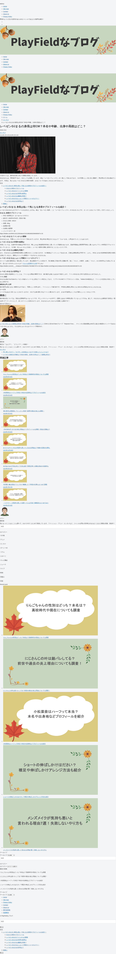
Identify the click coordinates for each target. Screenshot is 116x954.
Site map (6, 9)
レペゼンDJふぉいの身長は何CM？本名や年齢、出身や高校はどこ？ (22, 324)
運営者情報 (6, 910)
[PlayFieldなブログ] (58, 54)
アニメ (2, 539)
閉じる (1, 927)
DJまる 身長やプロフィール (15, 188)
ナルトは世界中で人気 (30, 263)
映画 (1, 572)
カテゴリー (3, 866)
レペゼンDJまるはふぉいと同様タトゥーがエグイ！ (22, 198)
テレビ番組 (3, 560)
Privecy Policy (7, 902)
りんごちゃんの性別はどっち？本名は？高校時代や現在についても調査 (23, 872)
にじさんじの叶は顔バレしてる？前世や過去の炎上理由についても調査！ (23, 876)
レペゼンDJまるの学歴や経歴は (16, 193)
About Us (6, 14)
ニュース (3, 564)
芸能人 (2, 577)
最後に (5, 203)
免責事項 (6, 912)
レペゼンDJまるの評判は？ (15, 201)
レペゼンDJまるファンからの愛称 (17, 191)
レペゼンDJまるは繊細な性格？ (16, 196)
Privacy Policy (7, 16)
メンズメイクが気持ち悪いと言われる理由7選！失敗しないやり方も (22, 889)
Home (5, 6)
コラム (2, 552)
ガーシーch (3, 548)
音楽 (1, 581)
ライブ (2, 568)
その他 (2, 535)
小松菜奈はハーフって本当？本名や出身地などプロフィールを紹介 (21, 880)
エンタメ (3, 132)
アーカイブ (3, 855)
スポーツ (3, 556)
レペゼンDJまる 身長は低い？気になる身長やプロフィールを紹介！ (24, 186)
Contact (5, 11)
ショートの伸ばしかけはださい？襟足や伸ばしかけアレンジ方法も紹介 (23, 884)
